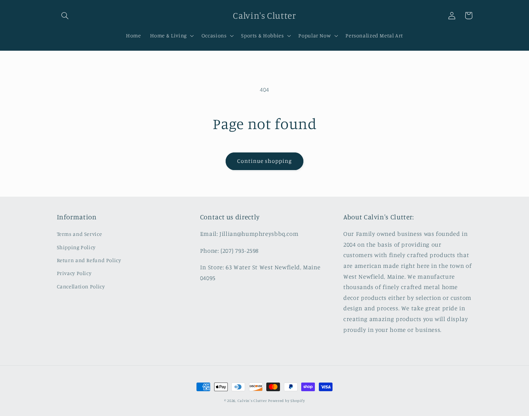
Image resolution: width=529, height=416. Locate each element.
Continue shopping (264, 160)
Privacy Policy (74, 273)
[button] (65, 15)
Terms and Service (79, 234)
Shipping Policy (76, 247)
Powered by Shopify (286, 400)
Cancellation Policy (81, 286)
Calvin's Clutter (252, 400)
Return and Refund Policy (89, 260)
